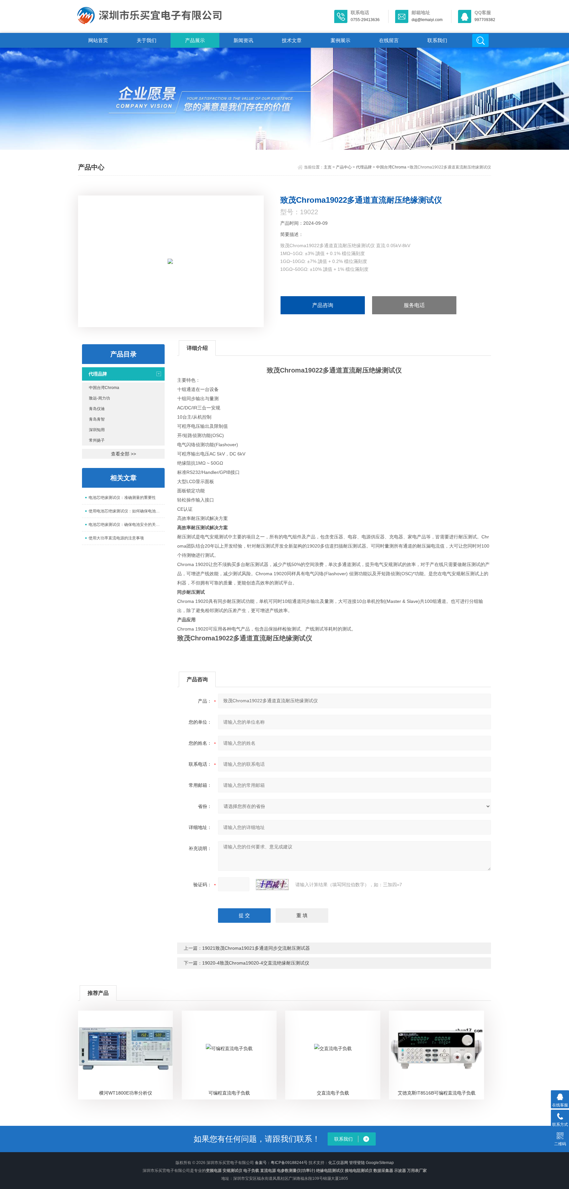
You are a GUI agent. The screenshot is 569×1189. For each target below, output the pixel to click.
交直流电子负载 (333, 1093)
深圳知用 (97, 429)
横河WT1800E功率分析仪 (125, 1093)
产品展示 (195, 40)
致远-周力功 (99, 398)
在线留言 (389, 40)
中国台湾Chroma (391, 167)
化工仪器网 (338, 1162)
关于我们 (146, 40)
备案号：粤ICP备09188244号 (281, 1162)
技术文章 (292, 40)
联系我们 (437, 40)
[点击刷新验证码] (272, 884)
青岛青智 (97, 419)
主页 (328, 167)
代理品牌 (364, 167)
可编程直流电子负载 (229, 1093)
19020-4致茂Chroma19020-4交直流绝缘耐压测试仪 (255, 963)
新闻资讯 (243, 40)
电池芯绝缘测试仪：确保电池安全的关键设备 (127, 524)
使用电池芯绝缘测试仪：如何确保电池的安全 (127, 511)
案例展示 (340, 40)
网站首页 (98, 40)
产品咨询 (322, 305)
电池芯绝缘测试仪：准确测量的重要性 (122, 497)
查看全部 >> (123, 453)
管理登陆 (357, 1162)
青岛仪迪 (97, 408)
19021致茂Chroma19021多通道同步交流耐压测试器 (256, 948)
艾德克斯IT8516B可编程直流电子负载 (436, 1093)
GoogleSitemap (380, 1162)
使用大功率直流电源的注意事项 (116, 538)
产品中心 (344, 167)
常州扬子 (97, 440)
